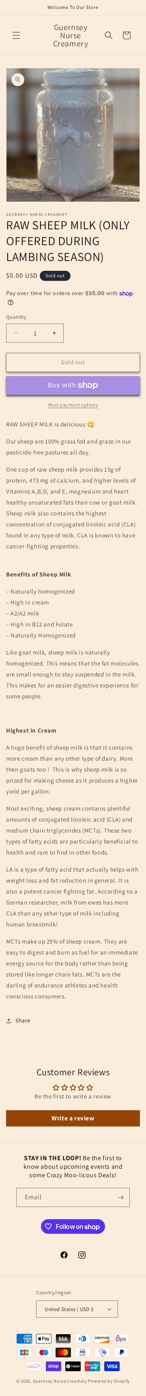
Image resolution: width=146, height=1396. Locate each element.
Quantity (16, 316)
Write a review (73, 1118)
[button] (16, 35)
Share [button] (22, 1020)
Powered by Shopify (109, 1381)
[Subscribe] (120, 1197)
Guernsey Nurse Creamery (60, 1381)
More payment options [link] (73, 405)
